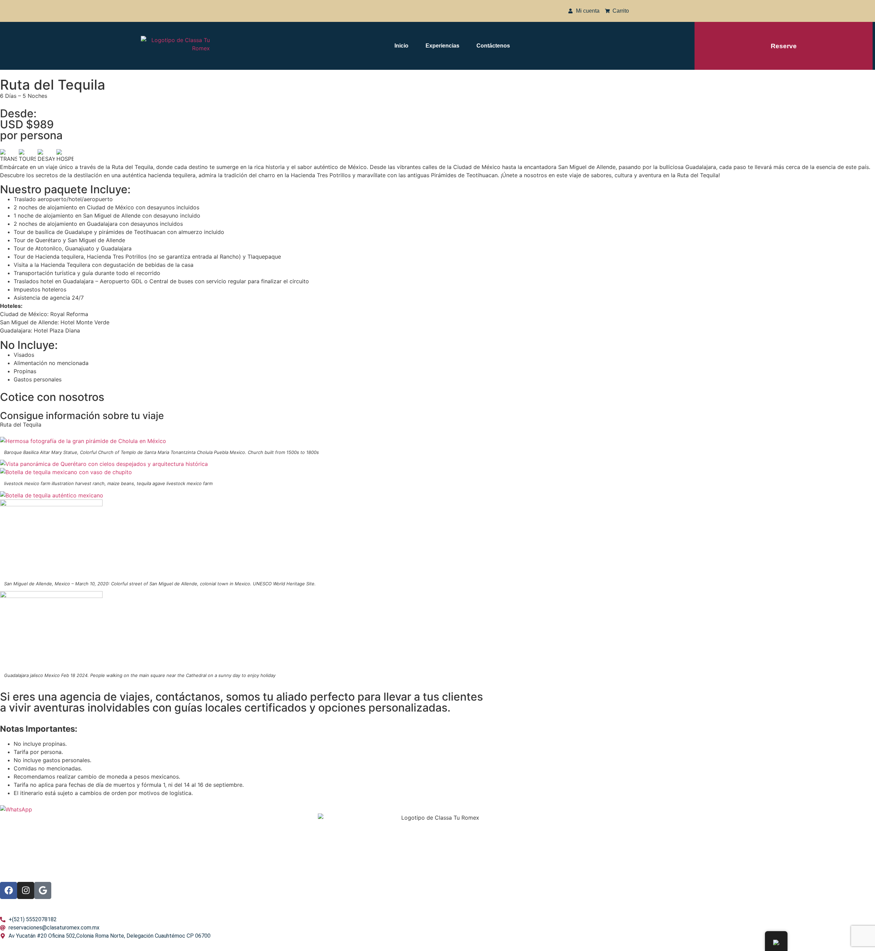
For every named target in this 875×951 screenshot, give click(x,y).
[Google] (42, 890)
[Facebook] (8, 890)
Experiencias (442, 46)
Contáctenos (493, 46)
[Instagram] (25, 890)
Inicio (401, 46)
